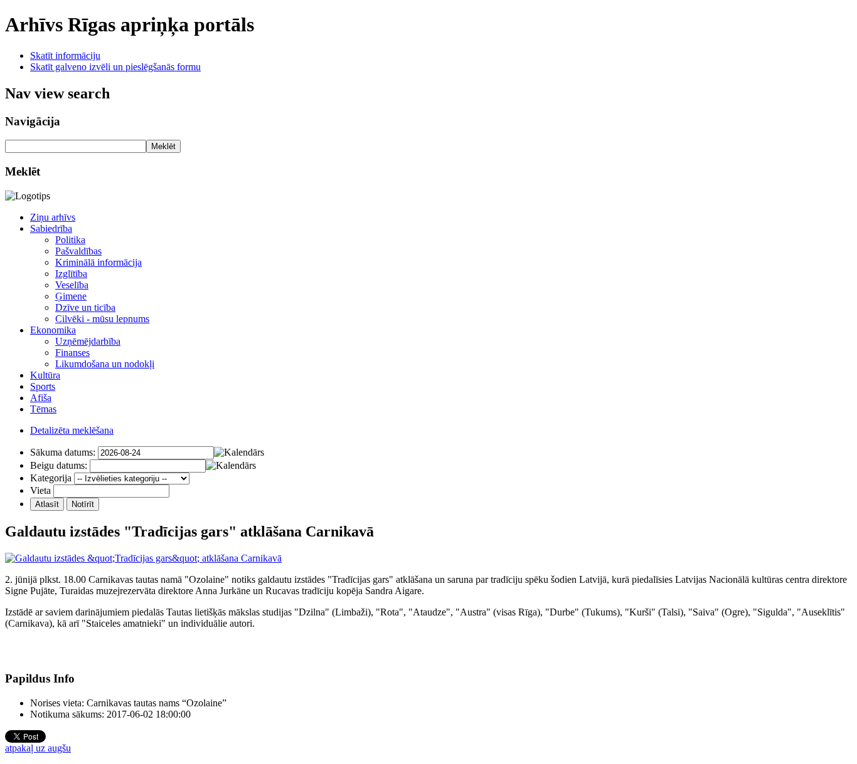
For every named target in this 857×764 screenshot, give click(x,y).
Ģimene (71, 296)
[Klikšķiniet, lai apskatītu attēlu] (143, 558)
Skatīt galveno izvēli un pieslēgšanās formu (115, 66)
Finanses (72, 352)
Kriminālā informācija (98, 262)
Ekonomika (53, 330)
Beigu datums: (58, 465)
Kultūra (45, 375)
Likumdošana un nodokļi (104, 363)
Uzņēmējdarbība (87, 341)
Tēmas (43, 409)
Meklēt (163, 146)
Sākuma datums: (62, 452)
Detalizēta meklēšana (72, 430)
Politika (70, 239)
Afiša (40, 397)
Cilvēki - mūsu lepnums (102, 318)
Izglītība (71, 273)
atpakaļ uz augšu (38, 748)
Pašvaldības (78, 251)
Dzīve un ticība (85, 307)
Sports (42, 386)
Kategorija (51, 478)
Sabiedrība (51, 228)
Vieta (40, 490)
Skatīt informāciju (65, 55)
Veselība (71, 285)
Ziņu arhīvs (52, 217)
